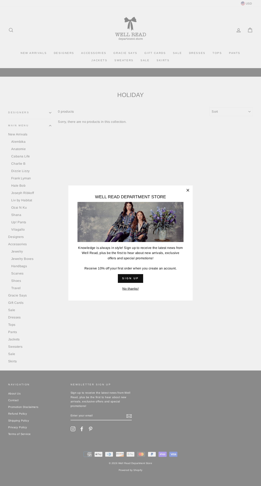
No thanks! (130, 288)
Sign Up (130, 278)
